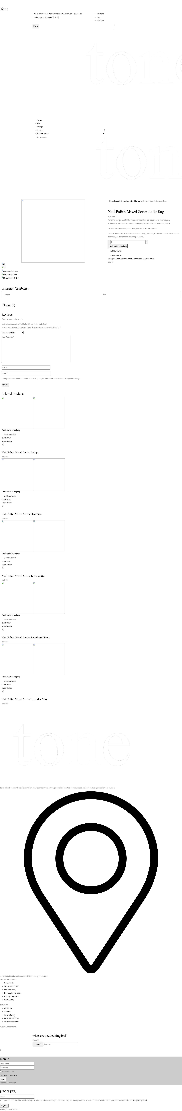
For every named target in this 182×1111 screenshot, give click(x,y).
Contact (100, 14)
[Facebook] (108, 266)
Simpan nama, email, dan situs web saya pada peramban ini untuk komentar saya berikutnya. (41, 378)
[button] (131, 27)
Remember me (8, 1071)
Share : (110, 262)
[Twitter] (109, 266)
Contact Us (9, 983)
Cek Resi (100, 20)
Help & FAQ (9, 1000)
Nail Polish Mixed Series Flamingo (21, 514)
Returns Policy (10, 989)
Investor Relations (11, 1018)
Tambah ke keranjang (118, 246)
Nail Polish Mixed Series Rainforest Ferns (26, 637)
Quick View (6, 438)
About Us (8, 1008)
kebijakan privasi (140, 1100)
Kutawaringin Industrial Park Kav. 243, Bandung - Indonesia (58, 14)
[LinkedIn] (111, 266)
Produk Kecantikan (122, 201)
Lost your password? (8, 1075)
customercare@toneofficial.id (46, 17)
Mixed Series (135, 201)
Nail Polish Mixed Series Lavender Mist (24, 699)
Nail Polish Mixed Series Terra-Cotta (23, 576)
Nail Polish (150, 259)
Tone (4, 8)
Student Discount (11, 1021)
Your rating (6, 332)
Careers (7, 1011)
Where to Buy (9, 1015)
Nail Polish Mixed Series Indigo (20, 452)
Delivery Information (12, 993)
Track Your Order (11, 986)
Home (111, 201)
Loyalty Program (11, 996)
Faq (98, 17)
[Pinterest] (112, 266)
